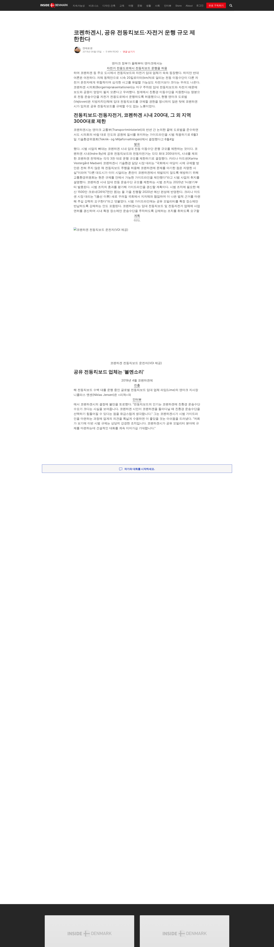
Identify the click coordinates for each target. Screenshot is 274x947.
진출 (137, 385)
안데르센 (87, 48)
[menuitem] (78, 5)
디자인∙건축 (109, 5)
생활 (148, 5)
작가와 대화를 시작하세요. (139, 468)
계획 (137, 215)
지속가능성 (79, 5)
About (189, 5)
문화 (139, 5)
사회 (157, 5)
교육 (121, 5)
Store (178, 5)
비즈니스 (93, 5)
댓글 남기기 (129, 51)
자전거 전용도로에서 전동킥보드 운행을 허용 (137, 68)
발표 (137, 144)
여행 (130, 5)
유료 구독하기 (216, 5)
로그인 (200, 5)
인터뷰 (167, 5)
